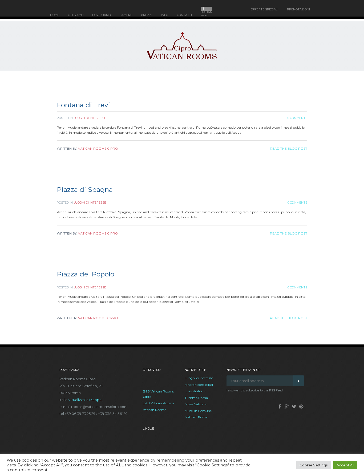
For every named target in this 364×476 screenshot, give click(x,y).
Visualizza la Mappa (85, 400)
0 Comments (297, 118)
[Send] (298, 380)
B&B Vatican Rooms (158, 403)
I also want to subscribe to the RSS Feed (255, 390)
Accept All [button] (345, 465)
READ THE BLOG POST (288, 148)
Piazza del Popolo (85, 274)
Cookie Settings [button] (313, 465)
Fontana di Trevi (83, 105)
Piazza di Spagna (85, 189)
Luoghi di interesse (90, 118)
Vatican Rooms (154, 410)
